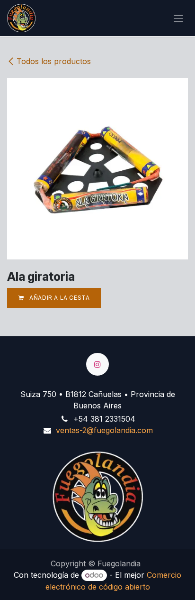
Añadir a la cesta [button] (59, 297)
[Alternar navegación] (178, 18)
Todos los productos (54, 61)
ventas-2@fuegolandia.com (104, 430)
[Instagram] (97, 364)
